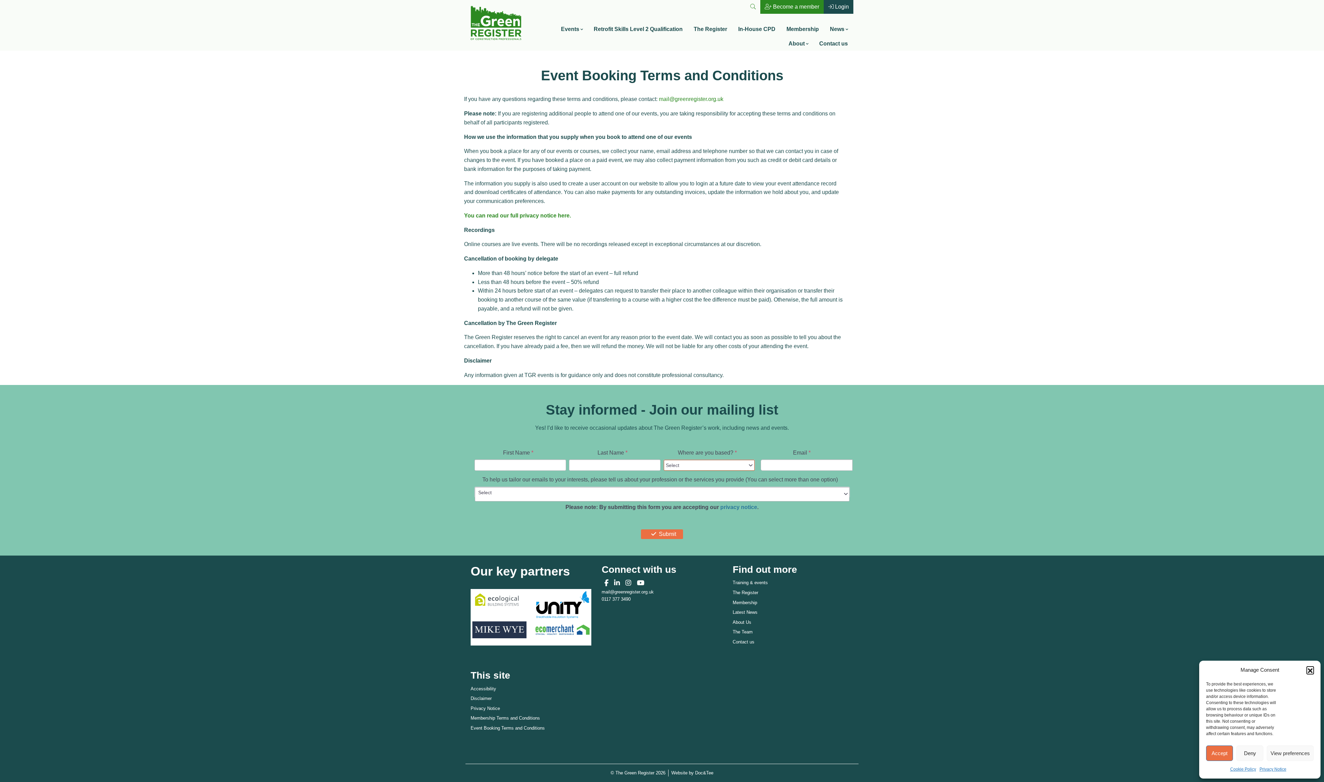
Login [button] (841, 7)
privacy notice (738, 507)
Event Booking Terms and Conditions (508, 728)
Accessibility (483, 688)
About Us (742, 622)
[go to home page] (496, 22)
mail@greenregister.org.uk (691, 99)
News (837, 29)
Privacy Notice (1273, 769)
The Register (710, 29)
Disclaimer (481, 698)
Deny (1250, 753)
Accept (1219, 753)
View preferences (1290, 753)
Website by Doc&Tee (692, 772)
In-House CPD (756, 29)
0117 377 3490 (616, 599)
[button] (1310, 670)
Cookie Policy (1243, 769)
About (797, 44)
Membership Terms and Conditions (505, 718)
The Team (743, 631)
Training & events (750, 582)
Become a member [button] (795, 7)
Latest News (745, 612)
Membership (802, 29)
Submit (667, 534)
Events (570, 29)
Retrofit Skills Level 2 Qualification (638, 29)
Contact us (833, 44)
